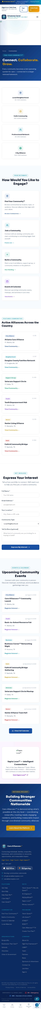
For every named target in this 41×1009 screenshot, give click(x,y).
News (24, 958)
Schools (4, 947)
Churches (5, 951)
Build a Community (8, 917)
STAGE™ (25, 921)
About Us (25, 940)
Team (24, 951)
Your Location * (7, 510)
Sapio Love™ (26, 901)
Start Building (9, 270)
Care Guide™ (6, 902)
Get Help (5, 888)
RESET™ (25, 924)
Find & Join (8, 243)
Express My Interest (19, 547)
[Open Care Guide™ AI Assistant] (36, 999)
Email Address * (7, 501)
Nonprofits (5, 940)
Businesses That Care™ (10, 944)
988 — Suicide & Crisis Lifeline (21, 996)
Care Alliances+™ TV (29, 928)
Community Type (8, 520)
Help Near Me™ (7, 895)
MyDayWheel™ (27, 897)
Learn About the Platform (19, 828)
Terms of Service (21, 987)
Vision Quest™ (27, 913)
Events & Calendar (8, 921)
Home (4, 51)
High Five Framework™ (29, 944)
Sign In (23, 9)
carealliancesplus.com (11, 879)
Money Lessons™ (28, 904)
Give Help (5, 891)
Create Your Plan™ (28, 931)
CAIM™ (24, 947)
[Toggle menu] (37, 17)
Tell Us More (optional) (10, 529)
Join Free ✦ (34, 9)
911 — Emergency (32, 993)
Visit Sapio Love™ (19, 775)
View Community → (12, 346)
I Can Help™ (6, 898)
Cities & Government (9, 954)
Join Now (25, 968)
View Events (9, 296)
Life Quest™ (26, 917)
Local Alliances (7, 924)
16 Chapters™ (27, 894)
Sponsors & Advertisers (30, 961)
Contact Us (26, 965)
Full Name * (6, 491)
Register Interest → (12, 608)
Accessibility (31, 987)
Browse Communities (12, 213)
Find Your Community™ (10, 913)
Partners (25, 954)
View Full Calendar (21, 731)
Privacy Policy (10, 987)
